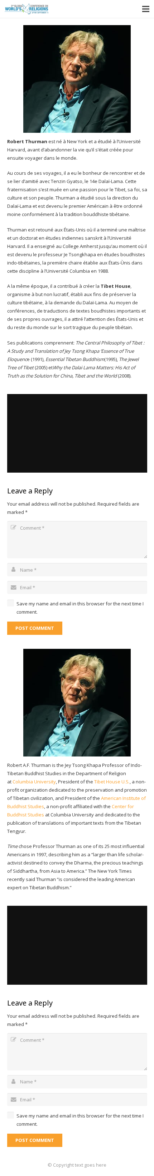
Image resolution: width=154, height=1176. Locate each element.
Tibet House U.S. (112, 781)
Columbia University (34, 781)
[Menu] (146, 9)
